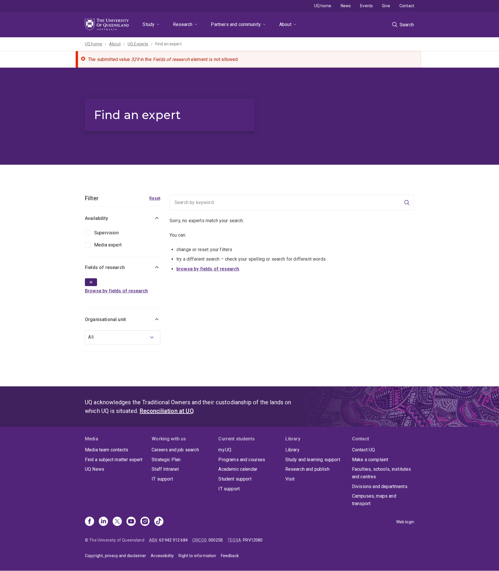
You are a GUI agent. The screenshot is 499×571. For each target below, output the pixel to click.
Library (292, 450)
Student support (234, 479)
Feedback (230, 555)
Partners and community (236, 24)
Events (366, 5)
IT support (162, 479)
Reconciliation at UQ (167, 410)
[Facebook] (89, 522)
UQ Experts (138, 44)
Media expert (108, 245)
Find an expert (168, 44)
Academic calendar (237, 469)
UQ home (323, 5)
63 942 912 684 (173, 540)
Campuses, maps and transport (374, 499)
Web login (405, 522)
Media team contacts (106, 450)
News (346, 5)
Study (148, 24)
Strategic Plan (166, 459)
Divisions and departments (379, 486)
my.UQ (224, 450)
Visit (290, 479)
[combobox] (122, 337)
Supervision (106, 233)
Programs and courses (241, 459)
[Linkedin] (103, 522)
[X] (117, 522)
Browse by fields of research (116, 291)
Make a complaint (370, 459)
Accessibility (162, 555)
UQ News (94, 469)
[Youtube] (131, 522)
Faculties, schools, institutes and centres (381, 472)
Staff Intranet (165, 469)
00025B (215, 540)
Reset (154, 198)
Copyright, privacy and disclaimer (115, 555)
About (285, 24)
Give (386, 5)
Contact (406, 5)
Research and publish (307, 469)
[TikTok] (158, 522)
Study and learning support (312, 459)
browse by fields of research (207, 269)
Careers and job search (175, 450)
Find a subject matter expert (113, 459)
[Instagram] (145, 522)
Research (182, 24)
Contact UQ (363, 450)
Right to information (197, 555)
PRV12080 (252, 540)
